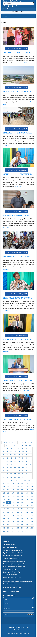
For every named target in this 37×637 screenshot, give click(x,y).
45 (19, 458)
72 (30, 467)
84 (15, 474)
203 (8, 528)
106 (13, 483)
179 (27, 515)
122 (22, 490)
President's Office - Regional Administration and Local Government (17, 583)
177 (18, 515)
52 (15, 461)
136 (22, 496)
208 (31, 528)
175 (8, 515)
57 (3, 464)
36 (15, 455)
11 (10, 445)
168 (8, 512)
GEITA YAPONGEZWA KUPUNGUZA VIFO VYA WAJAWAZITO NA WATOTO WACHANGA (18, 174)
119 (8, 490)
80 (30, 471)
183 (13, 518)
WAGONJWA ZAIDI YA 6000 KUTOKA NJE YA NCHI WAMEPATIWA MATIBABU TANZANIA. (18, 380)
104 (4, 483)
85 (19, 474)
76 (15, 471)
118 (4, 490)
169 (13, 512)
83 (11, 474)
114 (18, 486)
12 (14, 445)
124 (31, 490)
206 (22, 528)
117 (31, 486)
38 (23, 455)
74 (7, 471)
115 (22, 486)
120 (13, 490)
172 (27, 512)
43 (11, 458)
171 (22, 512)
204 (13, 528)
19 (11, 448)
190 (13, 521)
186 (27, 518)
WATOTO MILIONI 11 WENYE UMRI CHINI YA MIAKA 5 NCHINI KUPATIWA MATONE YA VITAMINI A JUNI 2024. (18, 419)
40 (30, 455)
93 (19, 477)
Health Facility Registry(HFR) (11, 572)
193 (27, 521)
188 (4, 521)
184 (18, 518)
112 (8, 486)
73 (3, 471)
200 (27, 525)
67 (11, 467)
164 (22, 509)
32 (30, 451)
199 (22, 525)
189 (8, 521)
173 (31, 512)
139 (4, 499)
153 (4, 506)
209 (4, 531)
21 (19, 448)
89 (3, 477)
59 (11, 464)
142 (18, 499)
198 (18, 525)
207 (27, 528)
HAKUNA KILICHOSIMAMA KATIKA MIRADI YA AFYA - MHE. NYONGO (18, 133)
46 (23, 458)
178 (22, 515)
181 (4, 518)
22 (23, 448)
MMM (16, 633)
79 (26, 471)
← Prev (5, 442)
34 (7, 455)
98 (7, 480)
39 (26, 455)
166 (31, 509)
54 (23, 461)
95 (26, 477)
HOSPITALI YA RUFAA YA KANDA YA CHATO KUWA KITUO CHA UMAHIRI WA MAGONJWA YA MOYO (18, 92)
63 (26, 464)
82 (7, 474)
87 (26, 474)
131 (31, 493)
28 (15, 451)
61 (19, 464)
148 (13, 502)
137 (27, 496)
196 (8, 525)
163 (18, 509)
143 (22, 499)
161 (8, 509)
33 (3, 455)
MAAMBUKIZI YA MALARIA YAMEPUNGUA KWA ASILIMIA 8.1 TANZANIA (18, 339)
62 (23, 464)
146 (4, 502)
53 (19, 461)
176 (13, 515)
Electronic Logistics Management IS (13, 564)
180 (31, 515)
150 (22, 502)
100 (15, 480)
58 (7, 464)
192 (22, 521)
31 (26, 451)
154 (8, 506)
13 (18, 445)
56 (30, 461)
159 (31, 506)
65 (3, 467)
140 (8, 499)
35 (11, 455)
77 (19, 471)
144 (27, 499)
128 (18, 493)
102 (25, 480)
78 (23, 471)
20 (15, 448)
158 (27, 506)
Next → (23, 531)
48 (30, 458)
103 (29, 480)
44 (15, 458)
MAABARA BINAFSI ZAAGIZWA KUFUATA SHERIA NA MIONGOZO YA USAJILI (18, 215)
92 (15, 477)
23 (26, 448)
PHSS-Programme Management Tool (14, 566)
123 (27, 490)
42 (7, 458)
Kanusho (10, 633)
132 (4, 496)
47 (26, 458)
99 (11, 480)
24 (30, 448)
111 (4, 486)
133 (8, 496)
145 (31, 499)
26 (7, 451)
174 (4, 515)
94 (23, 477)
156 (18, 506)
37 (19, 455)
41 (3, 458)
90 (7, 477)
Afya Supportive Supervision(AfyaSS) (14, 561)
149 (18, 502)
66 (7, 467)
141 (13, 499)
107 (18, 483)
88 (30, 474)
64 (30, 464)
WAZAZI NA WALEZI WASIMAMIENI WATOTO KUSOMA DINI (18, 53)
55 (26, 461)
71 (26, 467)
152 (31, 502)
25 (3, 451)
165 (27, 509)
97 (3, 480)
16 (30, 445)
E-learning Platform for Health (12, 587)
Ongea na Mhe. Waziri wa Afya (12, 1)
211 (13, 531)
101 (20, 480)
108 (22, 483)
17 (3, 448)
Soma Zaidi (23, 63)
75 (11, 471)
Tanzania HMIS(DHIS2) (10, 569)
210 (8, 531)
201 (31, 525)
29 (19, 451)
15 (26, 445)
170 (18, 512)
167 (4, 512)
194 (31, 521)
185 (22, 518)
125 (4, 493)
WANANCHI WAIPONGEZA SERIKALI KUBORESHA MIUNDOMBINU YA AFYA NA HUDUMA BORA (18, 257)
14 (22, 445)
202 (4, 528)
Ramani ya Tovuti (24, 633)
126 (8, 493)
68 (15, 467)
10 (6, 445)
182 (8, 518)
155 (13, 506)
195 (4, 525)
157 (22, 506)
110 (31, 483)
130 (27, 493)
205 (18, 528)
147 (8, 502)
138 (31, 496)
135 (18, 496)
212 (18, 531)
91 (11, 477)
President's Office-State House (12, 578)
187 (31, 518)
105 (8, 483)
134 (13, 496)
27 (11, 451)
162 (13, 509)
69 (19, 467)
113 (13, 486)
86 (23, 474)
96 (30, 477)
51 (11, 461)
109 (27, 483)
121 (18, 490)
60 (15, 464)
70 (23, 467)
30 (23, 451)
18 (7, 448)
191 (18, 521)
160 (4, 509)
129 (22, 493)
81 (3, 474)
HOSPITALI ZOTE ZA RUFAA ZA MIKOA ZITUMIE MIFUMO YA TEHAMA (18, 298)
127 (13, 493)
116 (27, 486)
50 (7, 461)
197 (13, 525)
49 (3, 461)
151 (27, 502)
